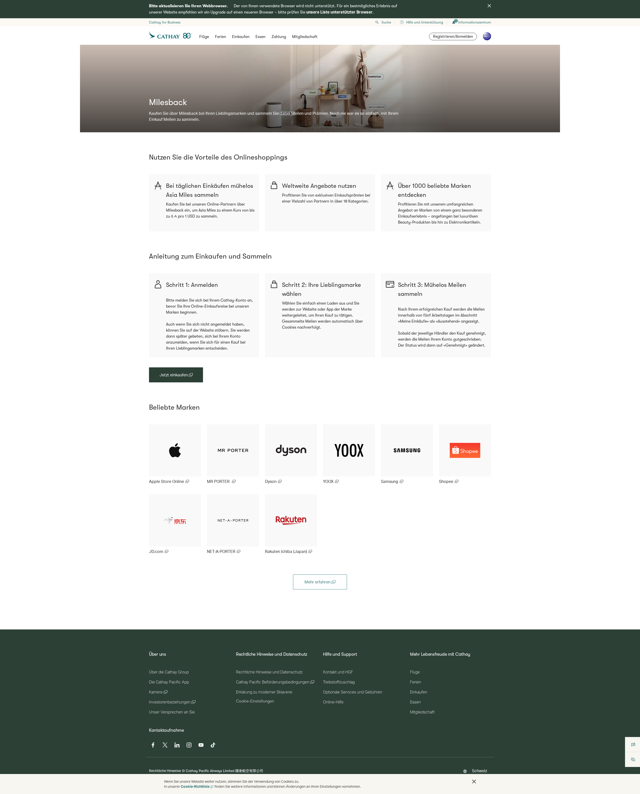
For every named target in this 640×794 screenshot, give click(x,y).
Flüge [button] (204, 37)
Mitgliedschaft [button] (305, 37)
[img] (489, 6)
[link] (175, 454)
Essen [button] (261, 37)
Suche (386, 22)
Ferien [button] (220, 37)
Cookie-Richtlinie (195, 786)
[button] (474, 781)
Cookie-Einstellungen (255, 701)
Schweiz (479, 770)
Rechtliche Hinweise (165, 770)
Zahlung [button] (279, 37)
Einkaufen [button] (241, 37)
